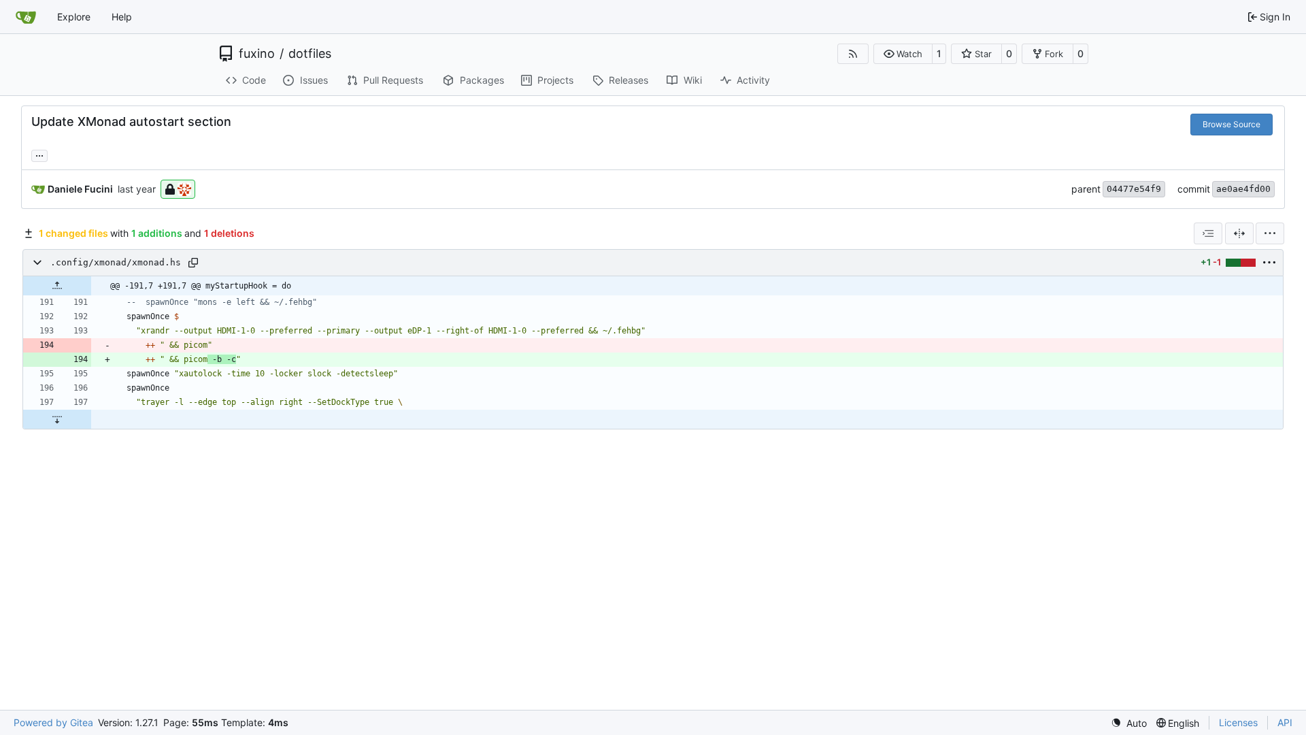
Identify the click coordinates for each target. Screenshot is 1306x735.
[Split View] (1239, 233)
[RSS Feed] (853, 54)
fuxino (257, 54)
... (39, 154)
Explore (73, 16)
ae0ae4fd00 (1243, 189)
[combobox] (1208, 233)
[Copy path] (193, 262)
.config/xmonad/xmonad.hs (115, 262)
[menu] (1270, 233)
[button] (903, 54)
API (1284, 722)
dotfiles (309, 54)
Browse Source (1231, 124)
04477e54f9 (1134, 189)
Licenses (1238, 722)
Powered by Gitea (53, 722)
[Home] (26, 17)
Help (122, 16)
